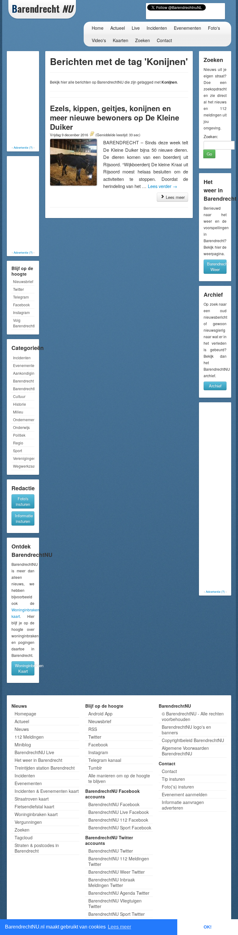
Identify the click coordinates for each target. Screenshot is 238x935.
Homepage (25, 713)
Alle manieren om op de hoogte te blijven (119, 778)
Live (136, 28)
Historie (19, 404)
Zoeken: (211, 136)
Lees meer (175, 197)
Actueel (117, 28)
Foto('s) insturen (178, 787)
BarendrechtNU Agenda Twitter (118, 893)
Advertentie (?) (23, 147)
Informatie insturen (24, 518)
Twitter (18, 289)
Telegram (21, 296)
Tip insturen (173, 779)
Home (98, 28)
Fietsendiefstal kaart (34, 806)
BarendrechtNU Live (34, 752)
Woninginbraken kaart (36, 814)
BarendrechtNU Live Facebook (118, 812)
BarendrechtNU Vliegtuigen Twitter (115, 903)
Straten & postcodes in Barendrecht (37, 848)
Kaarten (120, 40)
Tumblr (95, 768)
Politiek (19, 435)
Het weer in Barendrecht (38, 760)
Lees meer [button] (119, 926)
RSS (92, 729)
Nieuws (22, 729)
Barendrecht (23, 380)
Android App (100, 713)
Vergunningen (28, 822)
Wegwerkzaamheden (23, 466)
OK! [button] (208, 926)
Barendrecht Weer (217, 266)
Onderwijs (21, 427)
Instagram (21, 312)
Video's (99, 40)
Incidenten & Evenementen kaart (47, 791)
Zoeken (142, 40)
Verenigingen (23, 458)
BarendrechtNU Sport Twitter (116, 914)
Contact (164, 40)
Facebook (21, 304)
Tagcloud (24, 837)
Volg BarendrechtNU (23, 322)
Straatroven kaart (32, 799)
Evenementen (187, 28)
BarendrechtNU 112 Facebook (118, 820)
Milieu (18, 411)
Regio (18, 442)
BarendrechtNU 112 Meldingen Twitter (118, 861)
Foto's (214, 28)
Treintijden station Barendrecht (45, 768)
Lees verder (162, 186)
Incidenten (157, 28)
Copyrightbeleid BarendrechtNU (193, 740)
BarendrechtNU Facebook (113, 804)
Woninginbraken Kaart (24, 668)
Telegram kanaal (104, 760)
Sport (17, 450)
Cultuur (19, 396)
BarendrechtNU (23, 388)
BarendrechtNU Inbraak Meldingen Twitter (111, 882)
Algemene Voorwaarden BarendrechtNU (185, 751)
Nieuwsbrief (23, 281)
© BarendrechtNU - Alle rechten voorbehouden (193, 716)
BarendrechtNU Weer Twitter (116, 872)
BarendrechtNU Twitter (110, 851)
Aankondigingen (23, 373)
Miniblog (23, 744)
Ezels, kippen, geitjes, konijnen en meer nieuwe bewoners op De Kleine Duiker (114, 117)
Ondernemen (23, 419)
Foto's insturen (23, 501)
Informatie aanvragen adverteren (183, 805)
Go (209, 154)
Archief (215, 386)
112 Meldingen (29, 737)
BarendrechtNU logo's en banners (186, 730)
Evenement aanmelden (184, 794)
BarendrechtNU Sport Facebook (119, 827)
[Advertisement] (33, 99)
